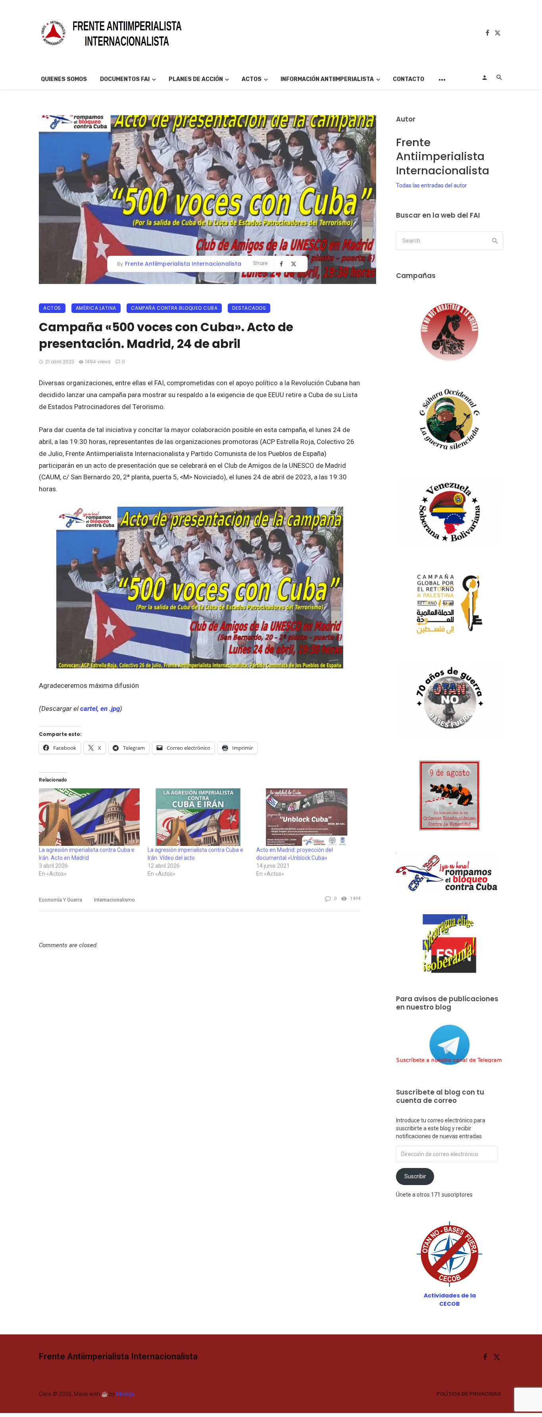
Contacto (408, 79)
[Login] (484, 77)
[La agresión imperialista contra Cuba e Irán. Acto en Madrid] (89, 817)
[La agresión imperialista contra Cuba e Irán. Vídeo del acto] (198, 817)
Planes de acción (196, 79)
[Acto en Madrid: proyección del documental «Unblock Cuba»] (306, 817)
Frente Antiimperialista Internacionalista (183, 264)
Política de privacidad (468, 1394)
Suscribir (415, 1176)
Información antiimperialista (327, 79)
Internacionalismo (114, 900)
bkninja (125, 1394)
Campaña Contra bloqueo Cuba (174, 308)
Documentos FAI (125, 79)
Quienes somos (64, 79)
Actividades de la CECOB (450, 1300)
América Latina (96, 308)
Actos (251, 79)
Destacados (249, 308)
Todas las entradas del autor (431, 185)
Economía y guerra (60, 900)
